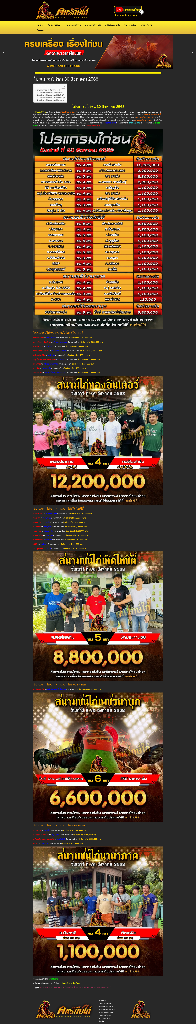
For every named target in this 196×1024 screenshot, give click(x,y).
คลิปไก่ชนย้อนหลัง (112, 25)
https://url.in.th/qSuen (71, 983)
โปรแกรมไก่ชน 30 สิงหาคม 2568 (48, 90)
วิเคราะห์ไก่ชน (130, 25)
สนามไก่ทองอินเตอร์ (102, 987)
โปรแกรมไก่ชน (54, 25)
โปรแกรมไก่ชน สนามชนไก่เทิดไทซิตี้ (52, 95)
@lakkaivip (53, 979)
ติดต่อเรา (40, 30)
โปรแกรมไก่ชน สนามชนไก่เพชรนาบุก (52, 97)
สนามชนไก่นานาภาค (48, 987)
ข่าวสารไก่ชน (146, 25)
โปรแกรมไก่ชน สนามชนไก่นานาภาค (52, 100)
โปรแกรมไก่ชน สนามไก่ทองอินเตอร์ (51, 93)
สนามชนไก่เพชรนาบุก (84, 987)
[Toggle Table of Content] (62, 87)
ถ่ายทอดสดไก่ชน (74, 25)
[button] (3, 52)
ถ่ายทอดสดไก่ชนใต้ (93, 25)
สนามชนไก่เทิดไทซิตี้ (66, 987)
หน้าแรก (40, 25)
